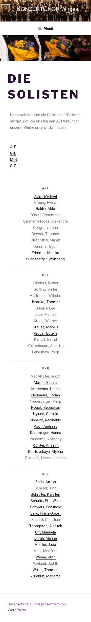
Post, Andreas (45, 426)
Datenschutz (18, 604)
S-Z (13, 166)
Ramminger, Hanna (45, 432)
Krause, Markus (45, 327)
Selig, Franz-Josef (45, 513)
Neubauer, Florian (45, 395)
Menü (48, 28)
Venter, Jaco (45, 544)
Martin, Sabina (45, 382)
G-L (13, 153)
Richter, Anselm (46, 445)
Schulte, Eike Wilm (46, 501)
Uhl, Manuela (45, 532)
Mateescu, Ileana (45, 389)
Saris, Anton (45, 482)
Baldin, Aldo (45, 208)
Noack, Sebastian (45, 407)
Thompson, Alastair (45, 526)
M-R (13, 159)
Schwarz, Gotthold (45, 507)
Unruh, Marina (45, 538)
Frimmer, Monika (45, 253)
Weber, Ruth (46, 557)
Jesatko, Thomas (45, 302)
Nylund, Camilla (45, 414)
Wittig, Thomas (45, 570)
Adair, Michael (45, 196)
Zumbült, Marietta (45, 576)
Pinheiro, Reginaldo (45, 420)
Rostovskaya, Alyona (45, 451)
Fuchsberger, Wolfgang (45, 259)
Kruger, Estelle (45, 333)
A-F (13, 147)
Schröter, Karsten (45, 494)
